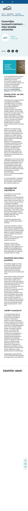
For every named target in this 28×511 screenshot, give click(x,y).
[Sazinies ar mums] (25, 467)
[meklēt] (12, 2)
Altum (3, 14)
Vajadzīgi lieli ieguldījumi (10, 189)
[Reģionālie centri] (25, 464)
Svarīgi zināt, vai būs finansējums (13, 95)
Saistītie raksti (12, 370)
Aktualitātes (10, 14)
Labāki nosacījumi (13, 310)
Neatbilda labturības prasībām (14, 259)
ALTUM (13, 36)
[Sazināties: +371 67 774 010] (25, 461)
